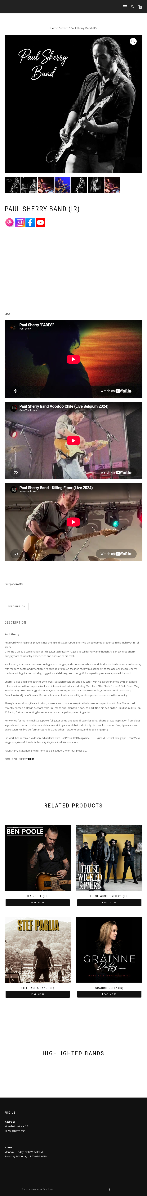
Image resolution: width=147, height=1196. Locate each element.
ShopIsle (26, 1189)
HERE (31, 759)
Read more (37, 902)
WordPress (47, 1189)
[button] (133, 41)
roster (64, 28)
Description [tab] (16, 606)
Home (54, 28)
